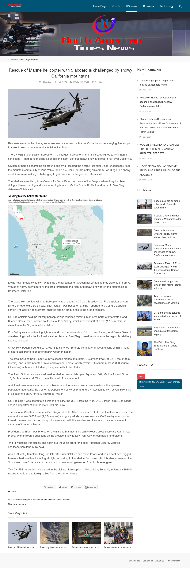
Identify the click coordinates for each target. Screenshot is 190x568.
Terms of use (134, 560)
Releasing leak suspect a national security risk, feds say (44, 499)
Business (148, 6)
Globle (116, 6)
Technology (166, 6)
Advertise (159, 560)
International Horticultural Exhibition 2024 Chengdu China (159, 384)
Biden (141, 376)
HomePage (99, 6)
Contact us (148, 560)
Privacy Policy (173, 560)
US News (131, 6)
